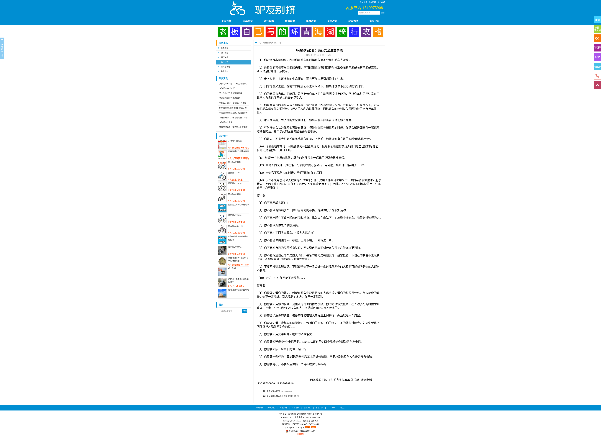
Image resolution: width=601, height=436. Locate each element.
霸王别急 (306, 421)
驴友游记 (224, 71)
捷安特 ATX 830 (234, 183)
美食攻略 (311, 21)
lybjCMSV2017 (296, 421)
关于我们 (271, 408)
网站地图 (372, 2)
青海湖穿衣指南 (225, 122)
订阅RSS (331, 408)
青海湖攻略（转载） (227, 88)
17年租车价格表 (235, 141)
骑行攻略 (269, 21)
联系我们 (307, 408)
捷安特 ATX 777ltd (236, 226)
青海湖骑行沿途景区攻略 (238, 290)
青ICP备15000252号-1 (294, 428)
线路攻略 (224, 48)
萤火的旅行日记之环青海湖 (230, 93)
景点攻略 (332, 21)
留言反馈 (381, 2)
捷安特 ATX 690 (234, 215)
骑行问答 (224, 62)
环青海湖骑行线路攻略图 (238, 151)
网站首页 (363, 2)
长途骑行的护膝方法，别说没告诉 (233, 113)
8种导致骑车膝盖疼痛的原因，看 (233, 108)
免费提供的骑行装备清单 (238, 205)
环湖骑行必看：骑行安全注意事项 (233, 127)
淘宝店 (343, 408)
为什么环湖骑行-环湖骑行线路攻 (232, 103)
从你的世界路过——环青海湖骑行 (233, 84)
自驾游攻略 (225, 67)
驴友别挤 (227, 21)
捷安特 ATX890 (234, 173)
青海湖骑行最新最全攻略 (277, 396)
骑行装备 (224, 57)
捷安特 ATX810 (234, 194)
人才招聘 (283, 408)
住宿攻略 (290, 21)
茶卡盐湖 (232, 268)
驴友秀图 (353, 21)
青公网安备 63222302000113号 (302, 431)
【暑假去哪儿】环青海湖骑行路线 (233, 118)
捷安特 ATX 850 (234, 162)
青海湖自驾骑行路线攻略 (229, 98)
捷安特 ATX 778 (234, 247)
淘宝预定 (375, 21)
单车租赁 (248, 21)
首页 (260, 43)
